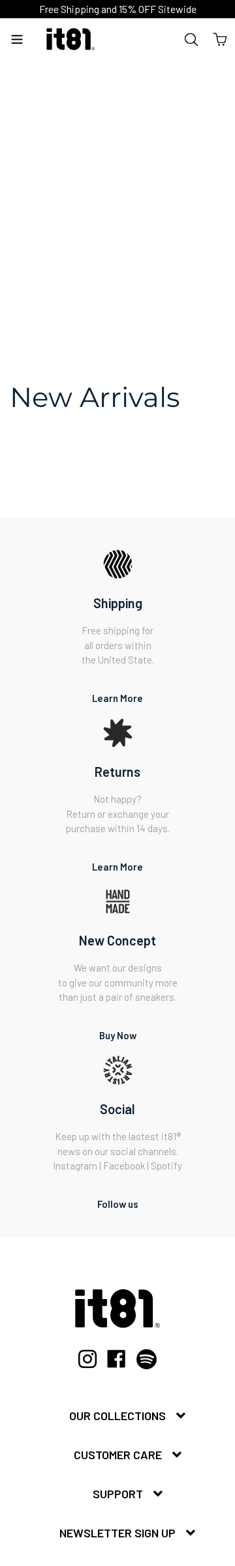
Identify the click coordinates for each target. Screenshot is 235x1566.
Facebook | (127, 1165)
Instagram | (78, 1165)
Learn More (117, 698)
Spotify (166, 1165)
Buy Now (117, 1035)
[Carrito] (220, 39)
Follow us (117, 1204)
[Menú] (17, 39)
